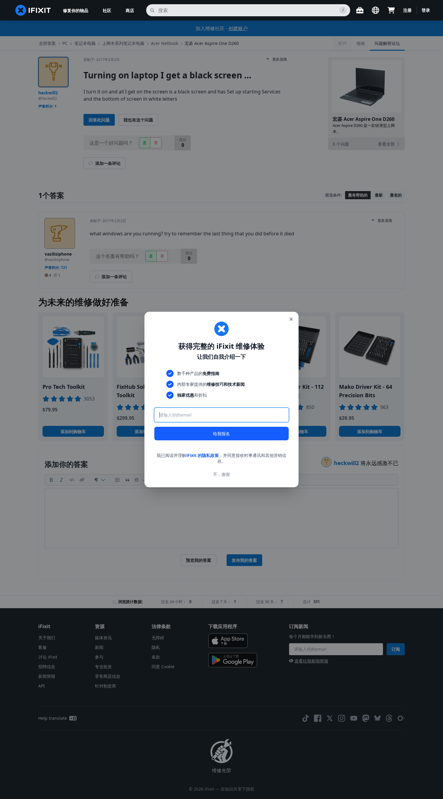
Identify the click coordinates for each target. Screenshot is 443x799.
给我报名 (221, 433)
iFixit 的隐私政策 (202, 455)
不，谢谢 (221, 474)
